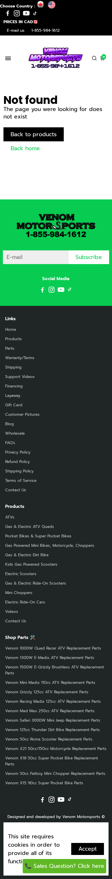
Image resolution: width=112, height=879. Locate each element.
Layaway (12, 396)
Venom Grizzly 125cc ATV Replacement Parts (46, 692)
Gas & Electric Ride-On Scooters (35, 583)
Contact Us (15, 490)
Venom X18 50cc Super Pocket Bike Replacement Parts (51, 761)
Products (13, 339)
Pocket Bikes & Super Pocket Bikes (38, 536)
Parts (9, 348)
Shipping (13, 367)
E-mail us (15, 30)
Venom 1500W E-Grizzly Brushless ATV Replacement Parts (54, 670)
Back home (25, 148)
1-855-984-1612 (45, 30)
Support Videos (20, 377)
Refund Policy (17, 462)
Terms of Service (20, 481)
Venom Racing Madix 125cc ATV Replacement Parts (53, 701)
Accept (87, 849)
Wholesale (15, 433)
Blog (9, 424)
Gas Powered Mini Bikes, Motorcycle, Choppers (49, 546)
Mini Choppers (18, 593)
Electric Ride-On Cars (25, 602)
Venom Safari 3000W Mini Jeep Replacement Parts (52, 720)
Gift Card (13, 405)
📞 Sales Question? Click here (64, 866)
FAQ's (10, 443)
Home (10, 329)
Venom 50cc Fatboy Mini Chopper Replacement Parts (55, 774)
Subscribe (89, 257)
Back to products (34, 134)
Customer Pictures (22, 414)
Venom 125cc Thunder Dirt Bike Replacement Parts (52, 730)
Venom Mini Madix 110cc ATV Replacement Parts (50, 683)
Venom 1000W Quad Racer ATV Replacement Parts (53, 648)
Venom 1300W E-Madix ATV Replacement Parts (49, 658)
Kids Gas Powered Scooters (31, 564)
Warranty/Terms (19, 358)
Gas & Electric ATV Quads (29, 527)
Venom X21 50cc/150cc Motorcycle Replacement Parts (56, 749)
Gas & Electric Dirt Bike (27, 555)
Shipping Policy (19, 471)
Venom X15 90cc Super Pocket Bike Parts (44, 783)
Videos (11, 612)
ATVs (9, 517)
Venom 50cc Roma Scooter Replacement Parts (48, 739)
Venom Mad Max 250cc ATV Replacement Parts (49, 711)
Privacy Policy (17, 452)
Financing (14, 386)
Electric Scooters (20, 574)
